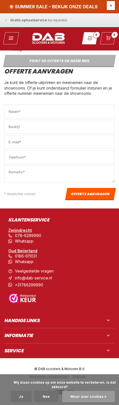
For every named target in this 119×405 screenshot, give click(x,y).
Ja (21, 396)
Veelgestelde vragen (34, 271)
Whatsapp (24, 241)
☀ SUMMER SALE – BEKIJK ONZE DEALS (53, 6)
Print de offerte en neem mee (59, 60)
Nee (46, 396)
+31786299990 (29, 284)
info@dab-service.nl (33, 278)
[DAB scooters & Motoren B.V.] (48, 38)
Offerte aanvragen (90, 194)
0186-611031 (26, 256)
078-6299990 (28, 235)
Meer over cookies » (89, 396)
